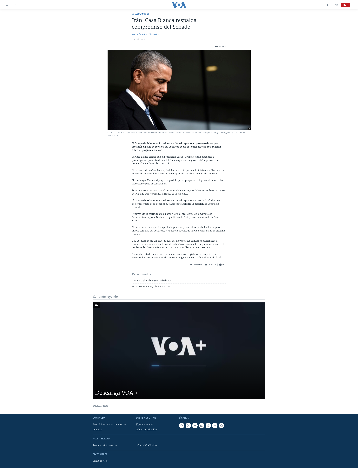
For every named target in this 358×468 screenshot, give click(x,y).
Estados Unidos (140, 14)
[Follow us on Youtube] (195, 425)
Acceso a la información (105, 445)
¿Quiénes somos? (144, 424)
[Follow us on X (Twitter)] (188, 425)
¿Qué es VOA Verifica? (147, 445)
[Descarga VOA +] (179, 350)
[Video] (328, 5)
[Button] (220, 46)
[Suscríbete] (214, 425)
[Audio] (336, 5)
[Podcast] (208, 425)
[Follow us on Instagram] (221, 425)
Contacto (97, 429)
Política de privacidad (146, 429)
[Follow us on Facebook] (181, 425)
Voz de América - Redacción (145, 34)
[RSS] (201, 425)
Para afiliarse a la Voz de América (109, 424)
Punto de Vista (100, 461)
